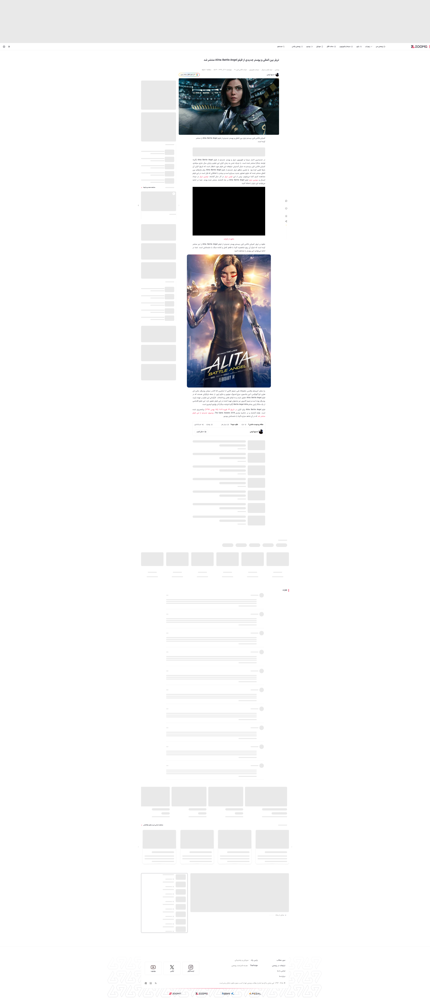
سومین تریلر (253, 180)
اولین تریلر (228, 176)
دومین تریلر (204, 176)
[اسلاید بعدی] (138, 205)
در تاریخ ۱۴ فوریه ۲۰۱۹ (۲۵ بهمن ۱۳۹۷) (221, 409)
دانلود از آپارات (229, 239)
